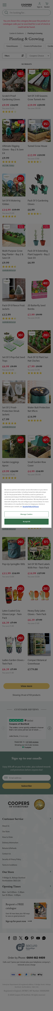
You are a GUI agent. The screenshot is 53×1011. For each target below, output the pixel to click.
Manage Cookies (26, 514)
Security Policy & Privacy (31, 506)
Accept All (26, 521)
